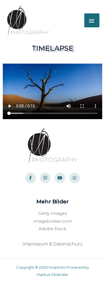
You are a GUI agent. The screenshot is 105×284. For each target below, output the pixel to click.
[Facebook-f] (30, 178)
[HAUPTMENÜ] (91, 20)
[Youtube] (60, 178)
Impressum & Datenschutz (52, 244)
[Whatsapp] (74, 178)
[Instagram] (45, 178)
